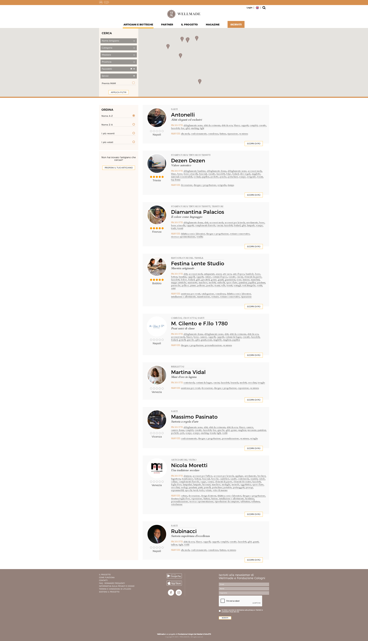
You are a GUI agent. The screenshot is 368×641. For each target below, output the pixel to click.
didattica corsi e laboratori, (193, 233)
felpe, (229, 174)
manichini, (255, 279)
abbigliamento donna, (217, 171)
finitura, (223, 133)
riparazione (246, 296)
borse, (180, 174)
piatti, (200, 487)
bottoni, (174, 276)
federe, (184, 279)
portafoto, (227, 487)
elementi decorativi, (242, 481)
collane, (174, 481)
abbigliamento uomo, (193, 125)
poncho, (223, 176)
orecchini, (252, 382)
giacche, (191, 340)
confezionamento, (199, 133)
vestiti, (260, 285)
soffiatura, (255, 501)
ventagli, (237, 285)
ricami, (217, 285)
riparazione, (233, 133)
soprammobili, (177, 490)
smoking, (195, 128)
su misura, (245, 438)
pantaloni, (243, 282)
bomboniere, (188, 478)
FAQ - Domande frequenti (112, 583)
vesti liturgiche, (249, 285)
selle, (223, 285)
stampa (231, 185)
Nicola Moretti (189, 465)
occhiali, (197, 176)
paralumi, (261, 282)
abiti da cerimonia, (212, 125)
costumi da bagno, (233, 337)
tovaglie (261, 382)
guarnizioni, (230, 279)
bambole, (250, 274)
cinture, (208, 276)
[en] (257, 7)
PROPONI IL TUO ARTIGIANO (119, 167)
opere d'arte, (232, 282)
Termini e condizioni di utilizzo (115, 589)
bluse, (174, 174)
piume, (193, 285)
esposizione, (244, 388)
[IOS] (174, 583)
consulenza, (213, 133)
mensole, (236, 484)
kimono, (246, 279)
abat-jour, (188, 476)
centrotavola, (189, 382)
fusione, (214, 498)
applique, (239, 476)
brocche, (215, 478)
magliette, (256, 174)
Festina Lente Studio (197, 263)
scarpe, (189, 433)
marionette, (193, 282)
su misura (243, 133)
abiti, (206, 222)
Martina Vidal (188, 372)
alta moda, (185, 133)
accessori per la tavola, (235, 222)
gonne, (214, 279)
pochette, (214, 176)
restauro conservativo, (240, 233)
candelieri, (225, 478)
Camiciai (176, 318)
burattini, (183, 276)
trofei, (202, 490)
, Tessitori (216, 206)
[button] (118, 40)
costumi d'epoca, (220, 276)
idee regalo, (245, 174)
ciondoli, (254, 478)
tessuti (180, 228)
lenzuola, (235, 382)
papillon (236, 340)
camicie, (204, 337)
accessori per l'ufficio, (203, 476)
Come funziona (107, 577)
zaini (173, 288)
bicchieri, (261, 476)
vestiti (224, 433)
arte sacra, (227, 274)
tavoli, (196, 490)
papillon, (206, 176)
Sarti (174, 109)
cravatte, (263, 125)
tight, (219, 433)
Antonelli (183, 115)
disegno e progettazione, (205, 185)
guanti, (221, 279)
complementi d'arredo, (205, 225)
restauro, (215, 296)
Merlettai (177, 366)
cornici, (210, 481)
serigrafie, (252, 176)
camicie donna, (178, 430)
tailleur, (174, 544)
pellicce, (186, 285)
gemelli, (182, 340)
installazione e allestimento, (184, 296)
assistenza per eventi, (191, 293)
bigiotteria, (176, 478)
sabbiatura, (245, 501)
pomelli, (207, 487)
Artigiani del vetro (184, 460)
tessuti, (260, 176)
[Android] (174, 575)
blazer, (237, 125)
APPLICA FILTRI (118, 92)
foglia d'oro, (176, 484)
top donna (175, 179)
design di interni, (209, 495)
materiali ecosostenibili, (182, 176)
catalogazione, (208, 293)
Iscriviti (236, 24)
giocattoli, (205, 279)
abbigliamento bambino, (195, 171)
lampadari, (188, 484)
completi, (254, 125)
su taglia (254, 438)
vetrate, (208, 490)
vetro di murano (220, 490)
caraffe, (233, 478)
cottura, (184, 495)
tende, (174, 228)
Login (249, 7)
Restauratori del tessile (187, 258)
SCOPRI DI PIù (253, 143)
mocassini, (252, 430)
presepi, (249, 487)
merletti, (212, 282)
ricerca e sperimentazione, (183, 236)
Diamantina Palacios (197, 212)
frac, (183, 128)
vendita (200, 236)
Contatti (103, 580)
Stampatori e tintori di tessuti (190, 155)
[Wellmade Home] (184, 14)
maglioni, (227, 340)
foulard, (235, 174)
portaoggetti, (239, 487)
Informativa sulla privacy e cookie (117, 586)
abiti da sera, (227, 125)
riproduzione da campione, (227, 501)
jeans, (210, 340)
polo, (182, 433)
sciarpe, (242, 176)
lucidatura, (250, 498)
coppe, (203, 481)
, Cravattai (189, 318)
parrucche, (176, 285)
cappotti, (245, 125)
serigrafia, (222, 185)
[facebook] (171, 592)
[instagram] (179, 592)
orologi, (184, 487)
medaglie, (226, 484)
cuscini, (220, 225)
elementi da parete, (253, 276)
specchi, (189, 490)
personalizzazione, (214, 345)
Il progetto (105, 575)
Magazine (213, 24)
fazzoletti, (175, 128)
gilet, (188, 128)
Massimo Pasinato (194, 417)
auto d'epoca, (239, 274)
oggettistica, (246, 484)
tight (202, 128)
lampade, (251, 225)
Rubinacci (184, 531)
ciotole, (262, 478)
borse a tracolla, (191, 174)
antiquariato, (209, 274)
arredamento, (252, 222)
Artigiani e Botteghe (138, 24)
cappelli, (192, 276)
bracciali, (203, 174)
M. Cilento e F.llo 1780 (199, 323)
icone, (239, 279)
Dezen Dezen (188, 160)
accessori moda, (255, 171)
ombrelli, (221, 282)
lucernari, (206, 484)
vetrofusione (177, 504)
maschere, (203, 282)
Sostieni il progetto (109, 592)
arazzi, (219, 274)
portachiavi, (233, 176)
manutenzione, (204, 296)
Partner (167, 24)
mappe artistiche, (179, 282)
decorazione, (187, 185)
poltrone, (201, 285)
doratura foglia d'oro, (181, 498)
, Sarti (200, 318)
